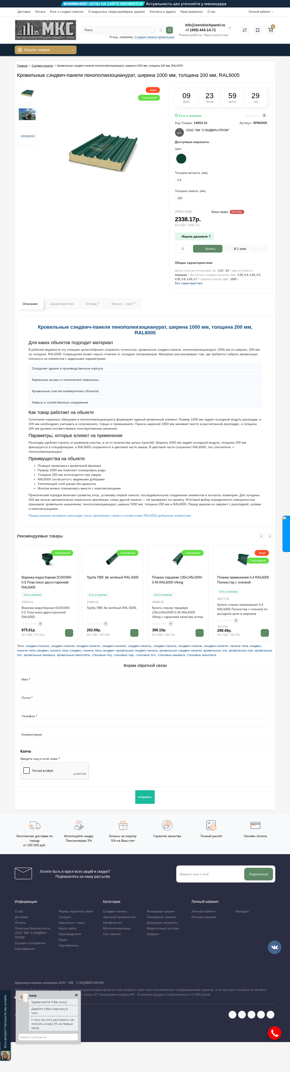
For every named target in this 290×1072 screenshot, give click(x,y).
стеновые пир (124, 655)
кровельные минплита (73, 655)
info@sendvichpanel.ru (204, 25)
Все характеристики (188, 283)
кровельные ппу (215, 650)
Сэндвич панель (115, 911)
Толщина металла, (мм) (191, 173)
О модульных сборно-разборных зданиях (116, 11)
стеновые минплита (201, 655)
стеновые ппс (146, 655)
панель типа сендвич (98, 650)
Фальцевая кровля (160, 911)
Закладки (242, 911)
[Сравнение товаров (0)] (244, 30)
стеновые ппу (102, 655)
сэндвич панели (63, 646)
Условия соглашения (30, 943)
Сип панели (112, 934)
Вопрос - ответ (123, 303)
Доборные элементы (162, 922)
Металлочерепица (116, 928)
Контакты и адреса (163, 11)
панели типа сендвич (32, 650)
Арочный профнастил (119, 917)
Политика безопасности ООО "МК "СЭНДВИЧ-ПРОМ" (32, 932)
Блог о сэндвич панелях (67, 11)
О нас (211, 11)
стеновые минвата (171, 655)
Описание (30, 304)
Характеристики (61, 304)
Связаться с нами (71, 922)
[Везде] (160, 30)
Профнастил (112, 922)
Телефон (28, 716)
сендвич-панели (114, 646)
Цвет (178, 149)
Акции (62, 939)
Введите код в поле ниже (39, 759)
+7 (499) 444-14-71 (200, 30)
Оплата (40, 11)
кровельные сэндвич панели (181, 650)
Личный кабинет (203, 911)
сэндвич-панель (139, 646)
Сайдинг (153, 934)
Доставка (24, 11)
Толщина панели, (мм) (190, 191)
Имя (25, 679)
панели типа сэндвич (245, 646)
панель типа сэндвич (65, 650)
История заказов (203, 917)
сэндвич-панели (37, 646)
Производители (69, 934)
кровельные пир (241, 650)
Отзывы (92, 303)
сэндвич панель (164, 646)
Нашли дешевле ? (196, 236)
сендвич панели (88, 646)
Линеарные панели (161, 917)
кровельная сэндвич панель (137, 650)
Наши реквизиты (191, 11)
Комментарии (32, 734)
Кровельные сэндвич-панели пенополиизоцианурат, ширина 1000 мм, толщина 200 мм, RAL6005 (145, 329)
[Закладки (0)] (257, 30)
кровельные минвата (39, 655)
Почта (26, 698)
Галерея (64, 917)
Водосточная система (163, 928)
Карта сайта (67, 928)
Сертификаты (25, 948)
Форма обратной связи (75, 911)
